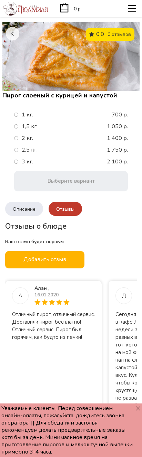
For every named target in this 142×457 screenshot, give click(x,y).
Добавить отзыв (44, 259)
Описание (24, 209)
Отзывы (65, 209)
